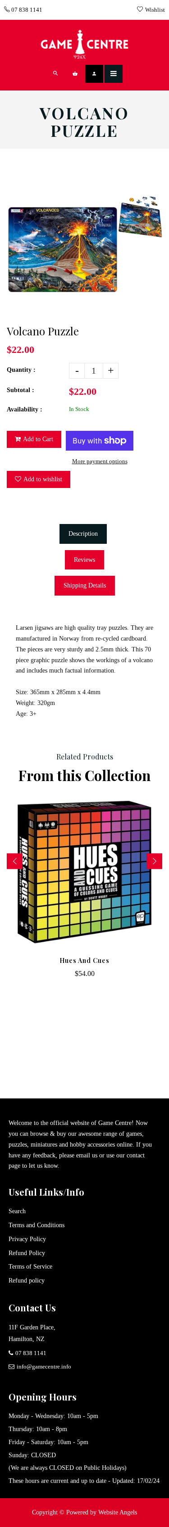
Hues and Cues (84, 960)
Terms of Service (30, 1266)
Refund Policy (27, 1253)
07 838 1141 (26, 9)
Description (83, 533)
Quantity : (21, 369)
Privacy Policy (27, 1239)
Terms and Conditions (36, 1225)
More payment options (100, 461)
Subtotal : (20, 390)
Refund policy (27, 1280)
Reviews (84, 559)
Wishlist (155, 9)
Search (17, 1211)
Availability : (24, 409)
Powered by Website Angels (101, 1512)
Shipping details (85, 585)
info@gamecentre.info (44, 1366)
